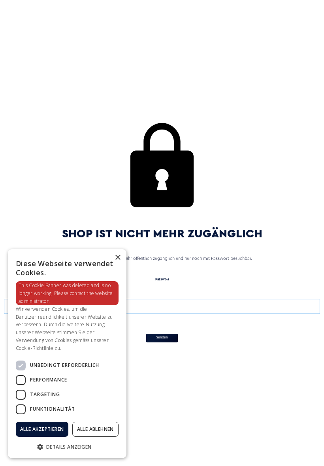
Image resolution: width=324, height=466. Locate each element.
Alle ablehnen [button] (95, 429)
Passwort (162, 279)
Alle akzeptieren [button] (42, 429)
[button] (67, 446)
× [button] (118, 258)
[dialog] (67, 353)
